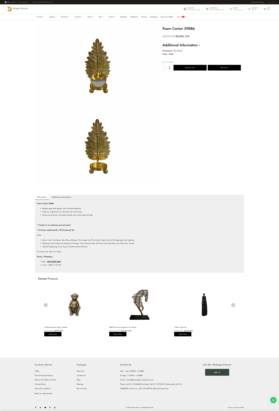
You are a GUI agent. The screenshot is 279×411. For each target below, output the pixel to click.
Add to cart (190, 68)
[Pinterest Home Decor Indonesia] (50, 407)
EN (269, 2)
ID (273, 2)
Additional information (61, 197)
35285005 (124, 388)
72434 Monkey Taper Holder (55, 327)
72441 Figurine (180, 327)
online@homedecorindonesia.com (140, 380)
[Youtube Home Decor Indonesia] (45, 407)
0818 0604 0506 (54, 262)
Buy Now (224, 68)
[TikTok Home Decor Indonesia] (55, 407)
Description (42, 197)
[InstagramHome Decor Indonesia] (41, 407)
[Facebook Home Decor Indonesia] (36, 407)
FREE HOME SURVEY (258, 2)
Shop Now (53, 334)
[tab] (42, 197)
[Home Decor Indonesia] (17, 9)
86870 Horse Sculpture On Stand (122, 327)
